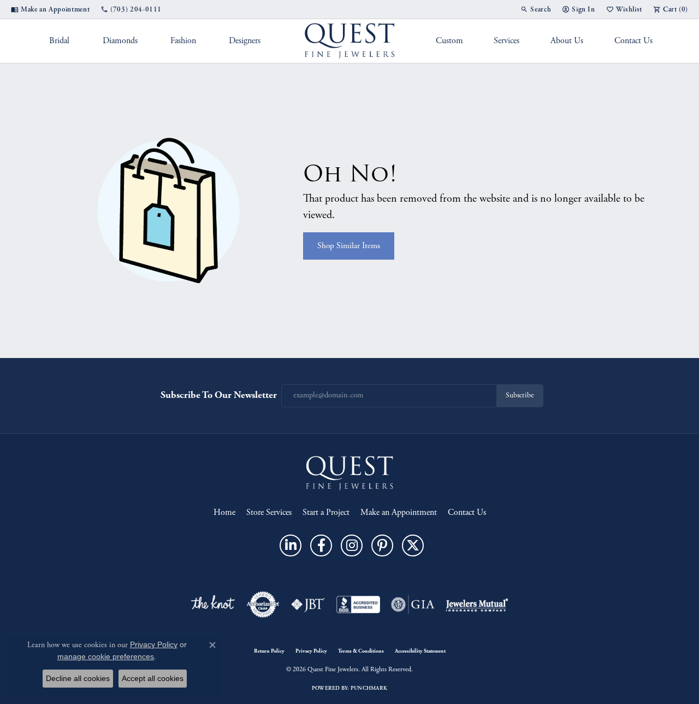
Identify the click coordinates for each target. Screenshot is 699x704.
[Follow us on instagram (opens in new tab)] (352, 545)
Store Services (269, 512)
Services (506, 40)
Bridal (59, 40)
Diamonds (120, 40)
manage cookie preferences (105, 656)
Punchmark (369, 688)
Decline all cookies (78, 678)
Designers (244, 40)
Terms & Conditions (361, 651)
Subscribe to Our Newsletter (219, 395)
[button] (535, 9)
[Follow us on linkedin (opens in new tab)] (290, 545)
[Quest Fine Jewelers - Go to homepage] (349, 472)
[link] (50, 9)
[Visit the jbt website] (308, 604)
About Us (566, 40)
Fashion (183, 40)
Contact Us (633, 40)
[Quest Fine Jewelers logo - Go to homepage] (350, 41)
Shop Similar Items (348, 245)
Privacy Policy (311, 651)
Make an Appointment (398, 512)
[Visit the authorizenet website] (263, 604)
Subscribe (520, 395)
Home (224, 512)
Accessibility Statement (420, 651)
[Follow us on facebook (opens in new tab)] (321, 545)
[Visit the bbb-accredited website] (358, 604)
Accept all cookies (152, 678)
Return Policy (269, 651)
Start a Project (326, 512)
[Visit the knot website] (212, 604)
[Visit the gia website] (413, 604)
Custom (449, 40)
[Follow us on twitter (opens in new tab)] (413, 545)
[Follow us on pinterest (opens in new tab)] (382, 545)
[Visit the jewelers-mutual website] (477, 604)
